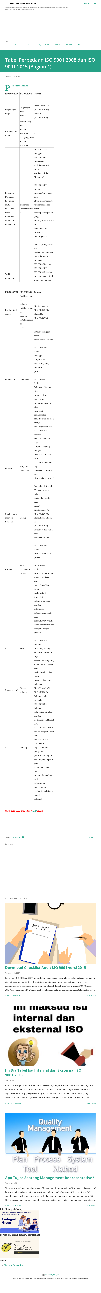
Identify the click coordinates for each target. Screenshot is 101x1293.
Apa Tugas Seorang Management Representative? (49, 1177)
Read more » (91, 996)
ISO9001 (57, 45)
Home (7, 45)
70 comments (16, 996)
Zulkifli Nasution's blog (21, 3)
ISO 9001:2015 (15, 838)
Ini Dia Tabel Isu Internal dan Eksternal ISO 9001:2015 (43, 1072)
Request (30, 45)
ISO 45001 (69, 45)
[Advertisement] (42, 26)
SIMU (33, 811)
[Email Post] (23, 838)
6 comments (16, 1103)
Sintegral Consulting (13, 1265)
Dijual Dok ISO (44, 45)
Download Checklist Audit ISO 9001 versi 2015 (45, 967)
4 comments (16, 1206)
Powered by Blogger (52, 1275)
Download (18, 45)
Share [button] (91, 838)
